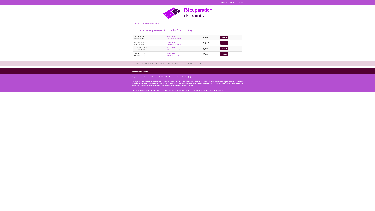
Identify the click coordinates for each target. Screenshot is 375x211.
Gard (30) (188, 77)
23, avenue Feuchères (174, 38)
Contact (189, 63)
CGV (182, 63)
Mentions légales (173, 63)
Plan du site (198, 63)
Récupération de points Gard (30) (152, 24)
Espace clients (160, 63)
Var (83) (151, 77)
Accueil (137, 24)
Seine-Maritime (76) (161, 77)
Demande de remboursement (144, 63)
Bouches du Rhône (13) (176, 77)
